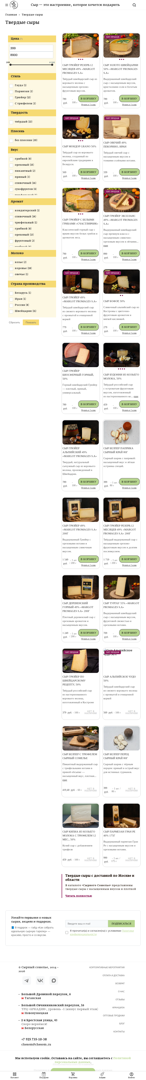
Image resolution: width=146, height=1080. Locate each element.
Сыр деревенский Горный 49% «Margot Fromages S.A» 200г (77, 607)
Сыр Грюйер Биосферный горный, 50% (78, 374)
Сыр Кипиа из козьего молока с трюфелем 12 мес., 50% (79, 835)
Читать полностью (78, 896)
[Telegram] (26, 981)
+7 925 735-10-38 (34, 1039)
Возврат (120, 983)
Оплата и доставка (114, 975)
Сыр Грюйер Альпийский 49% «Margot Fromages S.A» (79, 452)
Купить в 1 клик (88, 104)
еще (105, 245)
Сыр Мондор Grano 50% (79, 146)
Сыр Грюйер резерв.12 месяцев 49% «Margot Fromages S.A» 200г (119, 529)
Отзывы (120, 999)
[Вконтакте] (40, 981)
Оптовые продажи (114, 1015)
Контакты (119, 1031)
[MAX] (53, 981)
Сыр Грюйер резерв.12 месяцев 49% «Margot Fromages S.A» (78, 69)
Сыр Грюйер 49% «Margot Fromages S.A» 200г (79, 529)
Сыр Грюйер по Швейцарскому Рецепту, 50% (74, 680)
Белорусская (39, 1024)
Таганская (42, 996)
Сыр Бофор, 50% (114, 301)
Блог (122, 1023)
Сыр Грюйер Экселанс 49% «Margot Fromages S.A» (120, 220)
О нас (121, 991)
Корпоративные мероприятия (107, 967)
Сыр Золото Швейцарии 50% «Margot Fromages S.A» (120, 69)
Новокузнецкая (42, 1009)
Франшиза (118, 1007)
